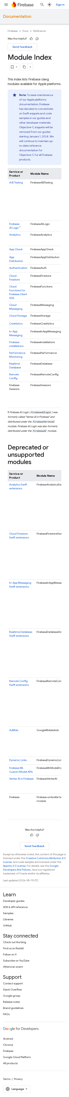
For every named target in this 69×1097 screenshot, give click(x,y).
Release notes (11, 1002)
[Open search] (42, 4)
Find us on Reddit (13, 948)
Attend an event (13, 966)
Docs (25, 31)
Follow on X (10, 954)
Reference (39, 31)
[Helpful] (31, 39)
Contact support (13, 983)
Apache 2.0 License (14, 866)
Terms (6, 1078)
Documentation (17, 16)
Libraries (8, 919)
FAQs (6, 1014)
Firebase (13, 31)
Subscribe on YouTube (16, 960)
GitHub (7, 925)
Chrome (8, 1045)
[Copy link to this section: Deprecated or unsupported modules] (35, 462)
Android (8, 1038)
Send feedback (22, 47)
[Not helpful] (37, 39)
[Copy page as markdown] (24, 67)
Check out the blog (14, 942)
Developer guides (13, 901)
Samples (8, 913)
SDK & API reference (15, 907)
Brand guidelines (13, 1008)
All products (10, 1063)
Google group (11, 995)
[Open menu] (6, 4)
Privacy (18, 1078)
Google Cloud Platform (17, 1057)
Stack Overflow (12, 989)
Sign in (60, 4)
